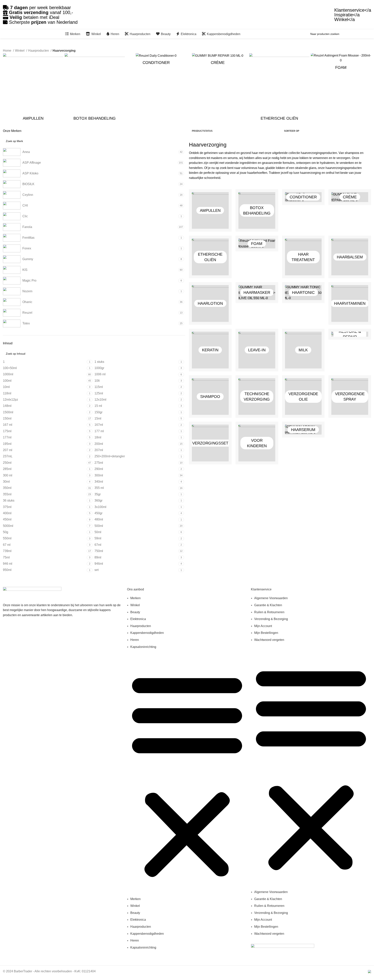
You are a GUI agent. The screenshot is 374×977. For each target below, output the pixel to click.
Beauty (135, 612)
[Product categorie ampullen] (33, 88)
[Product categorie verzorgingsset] (210, 443)
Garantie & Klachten (268, 605)
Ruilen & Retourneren (269, 612)
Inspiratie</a (347, 14)
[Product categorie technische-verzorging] (256, 396)
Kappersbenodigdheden (147, 632)
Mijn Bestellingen (266, 632)
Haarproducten (140, 626)
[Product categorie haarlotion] (210, 303)
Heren (134, 639)
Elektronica (138, 619)
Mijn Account (263, 626)
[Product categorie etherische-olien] (279, 88)
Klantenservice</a (352, 10)
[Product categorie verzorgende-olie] (303, 396)
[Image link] (32, 592)
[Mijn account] (367, 34)
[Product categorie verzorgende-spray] (349, 396)
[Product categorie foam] (341, 62)
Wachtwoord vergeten (269, 639)
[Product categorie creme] (218, 60)
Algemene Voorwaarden (271, 598)
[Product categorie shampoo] (210, 396)
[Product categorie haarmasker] (256, 292)
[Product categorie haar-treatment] (303, 257)
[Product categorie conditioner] (156, 60)
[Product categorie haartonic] (303, 292)
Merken (135, 598)
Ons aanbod (135, 589)
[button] (187, 775)
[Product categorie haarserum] (303, 430)
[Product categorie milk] (303, 350)
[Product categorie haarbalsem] (349, 257)
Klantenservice (261, 589)
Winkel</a (344, 19)
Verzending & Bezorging (271, 619)
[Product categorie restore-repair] (349, 334)
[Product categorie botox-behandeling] (94, 88)
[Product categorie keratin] (210, 350)
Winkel (135, 605)
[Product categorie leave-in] (256, 350)
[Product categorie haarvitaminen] (349, 303)
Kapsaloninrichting (143, 646)
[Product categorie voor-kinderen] (256, 443)
